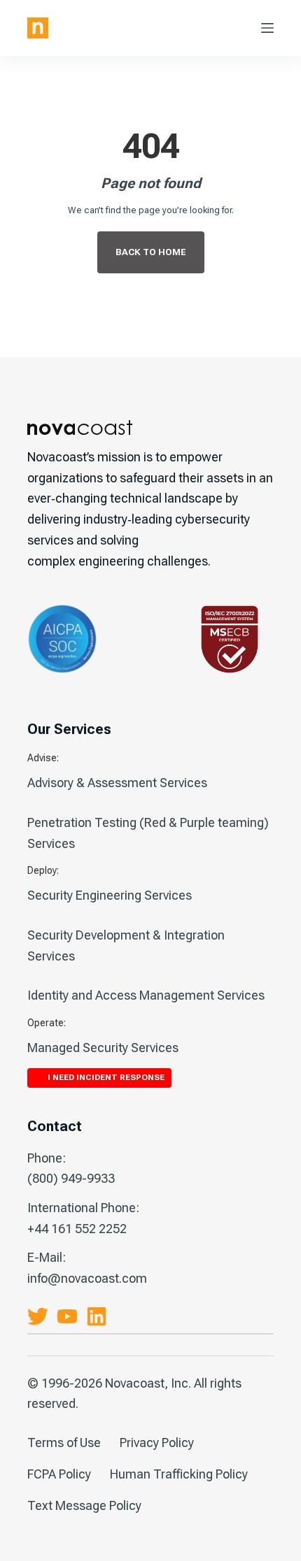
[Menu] (267, 28)
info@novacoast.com (87, 1278)
